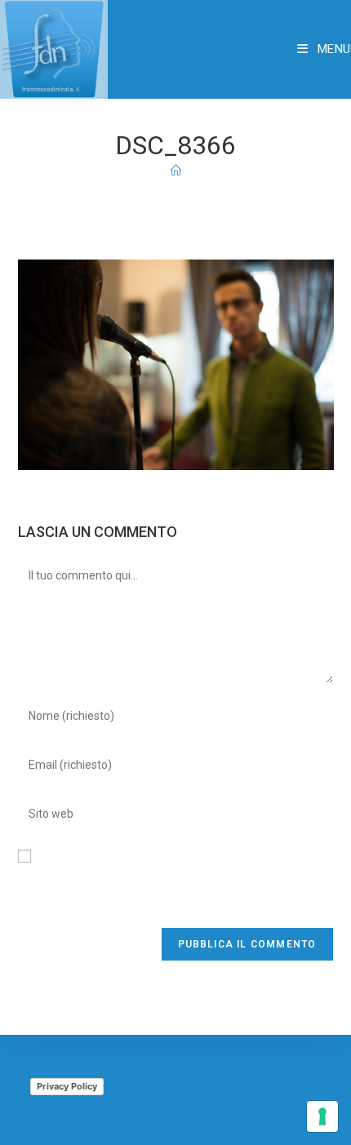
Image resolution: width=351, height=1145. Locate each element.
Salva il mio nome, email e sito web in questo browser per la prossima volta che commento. (170, 887)
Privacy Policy (67, 1086)
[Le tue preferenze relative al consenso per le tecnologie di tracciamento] (322, 1116)
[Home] (176, 171)
